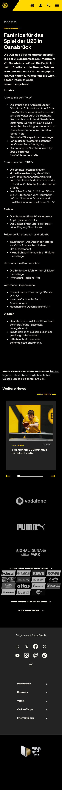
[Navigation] (57, 5)
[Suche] (48, 5)
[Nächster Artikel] (54, 476)
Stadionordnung (31, 342)
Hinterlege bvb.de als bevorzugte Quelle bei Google (30, 375)
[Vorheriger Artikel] (6, 476)
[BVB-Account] (40, 5)
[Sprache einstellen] (32, 5)
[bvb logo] (5, 5)
